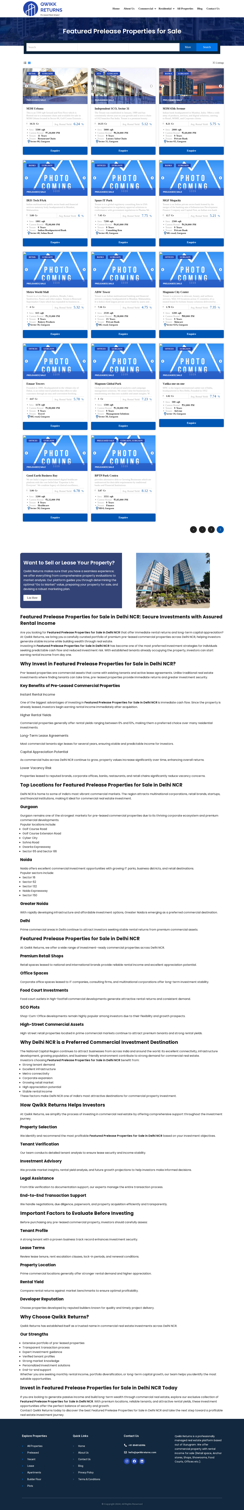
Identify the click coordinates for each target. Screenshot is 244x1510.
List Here (32, 597)
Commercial (145, 8)
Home (116, 8)
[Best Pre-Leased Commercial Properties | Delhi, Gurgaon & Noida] (42, 8)
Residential (165, 8)
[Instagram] (127, 1461)
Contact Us (213, 8)
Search (206, 47)
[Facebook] (134, 1461)
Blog (200, 8)
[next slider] (84, 86)
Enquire (55, 150)
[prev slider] (26, 86)
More (188, 47)
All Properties (185, 8)
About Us (129, 8)
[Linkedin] (142, 1461)
